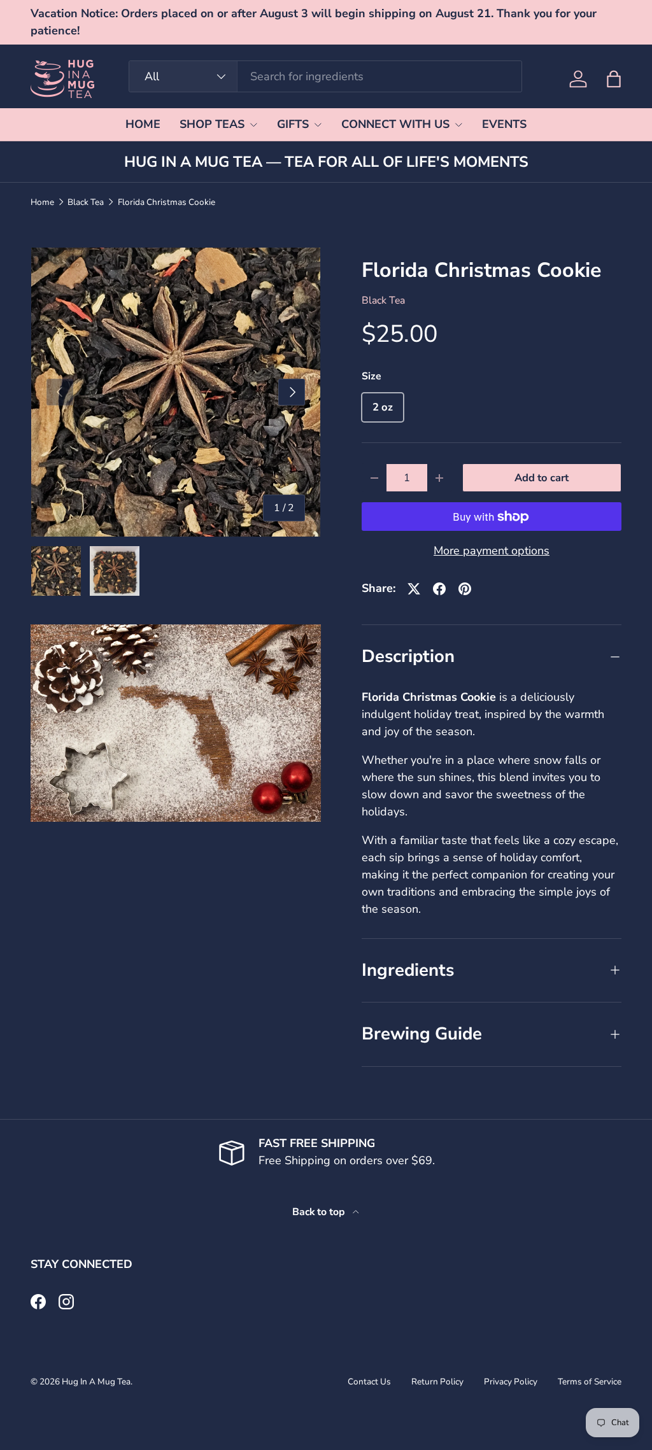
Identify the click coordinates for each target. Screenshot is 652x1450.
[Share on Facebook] (439, 589)
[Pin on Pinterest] (465, 589)
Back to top (320, 1212)
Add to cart (541, 477)
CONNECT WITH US (395, 124)
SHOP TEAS (212, 124)
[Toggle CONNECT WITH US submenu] (458, 124)
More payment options (491, 550)
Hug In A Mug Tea (96, 1382)
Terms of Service (589, 1382)
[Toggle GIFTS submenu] (317, 124)
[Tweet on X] (414, 589)
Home (42, 202)
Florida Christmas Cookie (166, 202)
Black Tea (85, 202)
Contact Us (369, 1382)
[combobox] (325, 76)
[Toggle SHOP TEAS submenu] (253, 124)
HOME (142, 124)
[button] (614, 79)
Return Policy (437, 1382)
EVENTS (504, 124)
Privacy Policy (510, 1382)
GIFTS (293, 124)
